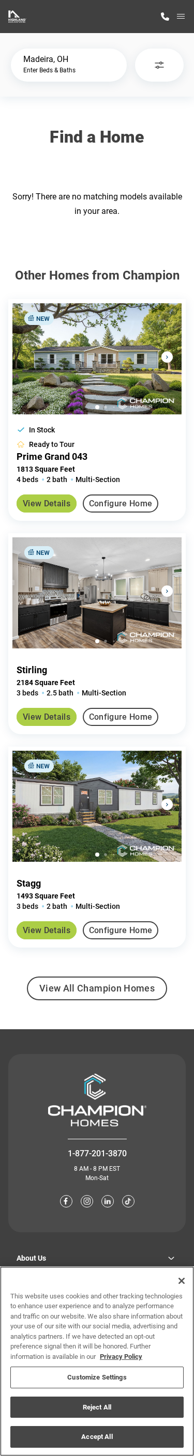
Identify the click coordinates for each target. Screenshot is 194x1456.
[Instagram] (87, 1201)
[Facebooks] (66, 1201)
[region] (97, 1361)
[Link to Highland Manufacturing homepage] (17, 16)
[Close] (181, 1280)
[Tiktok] (128, 1201)
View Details (46, 503)
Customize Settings (96, 1377)
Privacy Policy (121, 1356)
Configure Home (120, 503)
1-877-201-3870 (97, 1153)
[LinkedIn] (107, 1201)
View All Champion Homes (97, 991)
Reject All (97, 1407)
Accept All (96, 1436)
